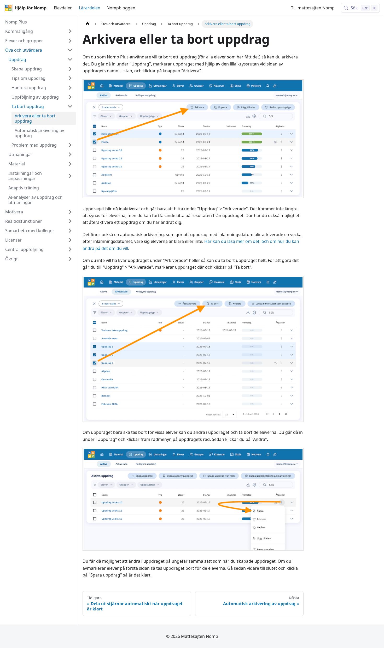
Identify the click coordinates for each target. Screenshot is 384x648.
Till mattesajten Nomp (313, 8)
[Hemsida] (87, 24)
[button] (39, 31)
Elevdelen (63, 8)
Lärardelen (89, 8)
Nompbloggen (121, 8)
